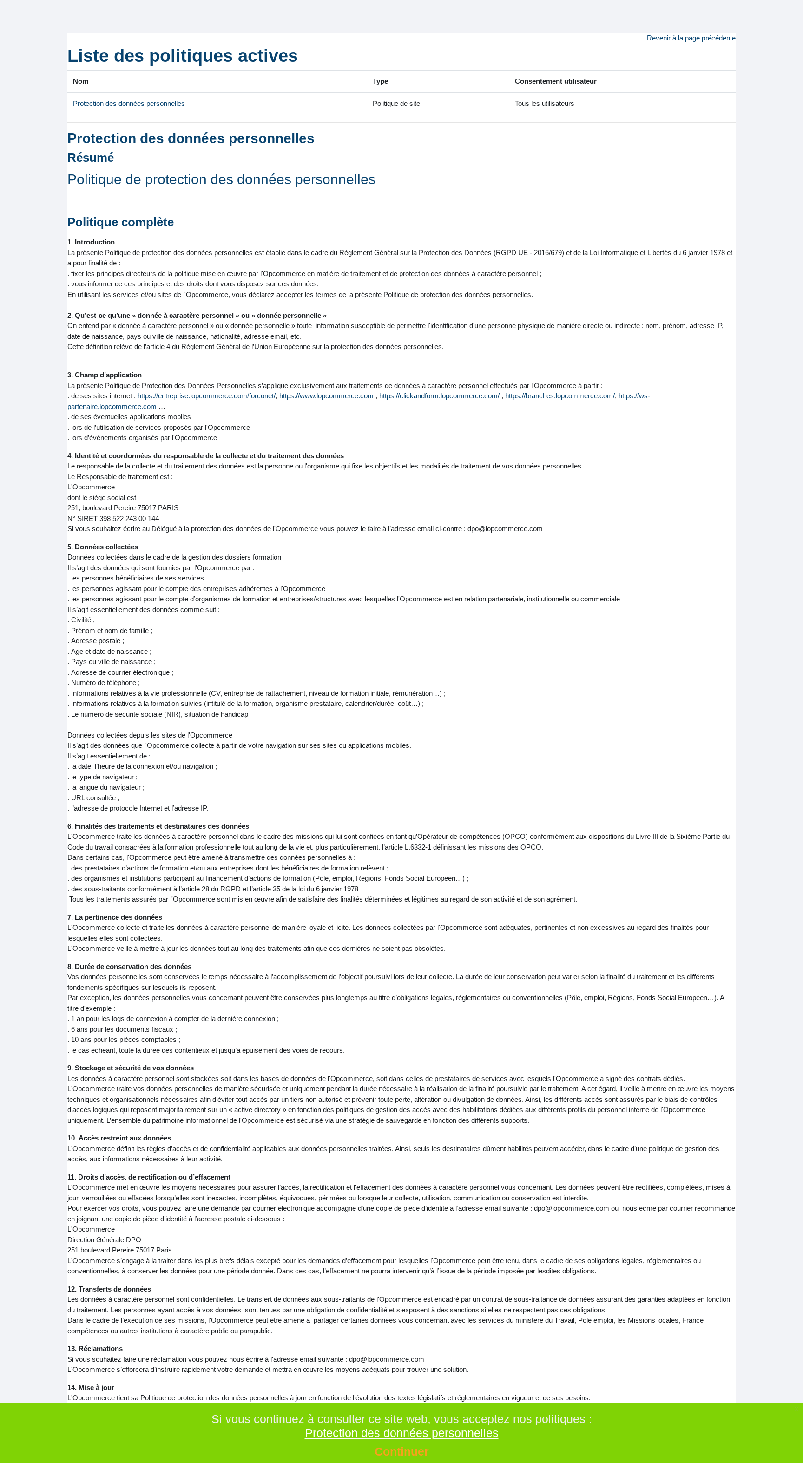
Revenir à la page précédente (691, 38)
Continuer (402, 1451)
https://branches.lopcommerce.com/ (560, 396)
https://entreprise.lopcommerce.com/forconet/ (207, 396)
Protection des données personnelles (129, 103)
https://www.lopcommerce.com (326, 396)
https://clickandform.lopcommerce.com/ (439, 396)
